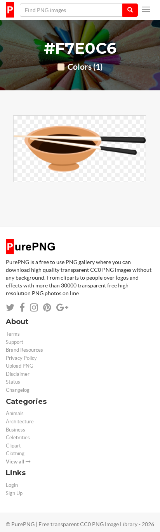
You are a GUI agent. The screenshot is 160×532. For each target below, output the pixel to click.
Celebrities (18, 437)
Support (14, 342)
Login (12, 485)
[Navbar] (146, 9)
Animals (15, 413)
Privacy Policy (21, 358)
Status (13, 382)
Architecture (20, 422)
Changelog (18, 390)
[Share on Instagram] (34, 307)
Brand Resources (24, 350)
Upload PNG (19, 366)
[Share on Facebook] (22, 307)
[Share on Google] (62, 307)
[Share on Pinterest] (47, 307)
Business (15, 430)
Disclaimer (18, 374)
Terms (13, 334)
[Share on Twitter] (10, 307)
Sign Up (14, 493)
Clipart (13, 446)
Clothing (15, 453)
